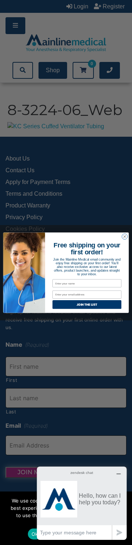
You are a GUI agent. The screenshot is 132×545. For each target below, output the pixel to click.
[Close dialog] (124, 236)
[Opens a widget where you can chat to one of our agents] (81, 503)
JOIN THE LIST (87, 304)
